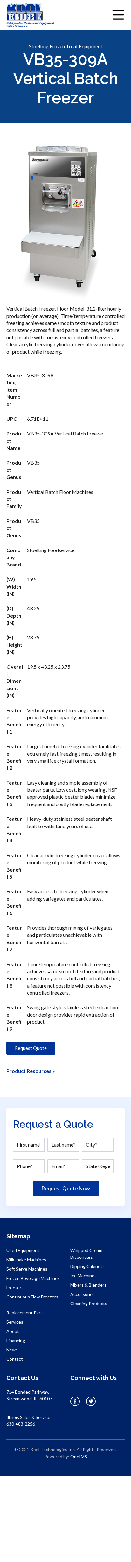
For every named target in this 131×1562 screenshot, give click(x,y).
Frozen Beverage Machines (33, 1278)
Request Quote (31, 1048)
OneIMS (78, 1456)
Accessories (82, 1294)
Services (14, 1322)
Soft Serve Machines (26, 1269)
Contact (14, 1359)
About (12, 1331)
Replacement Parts (25, 1312)
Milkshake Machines (26, 1259)
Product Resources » (30, 1071)
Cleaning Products (88, 1303)
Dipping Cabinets (87, 1266)
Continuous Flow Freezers (32, 1296)
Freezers (15, 1287)
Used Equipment (22, 1250)
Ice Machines (83, 1275)
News (12, 1349)
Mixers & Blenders (88, 1285)
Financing (15, 1340)
